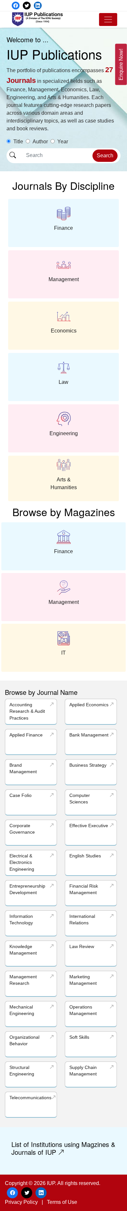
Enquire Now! (121, 64)
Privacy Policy (21, 1202)
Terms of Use (62, 1202)
